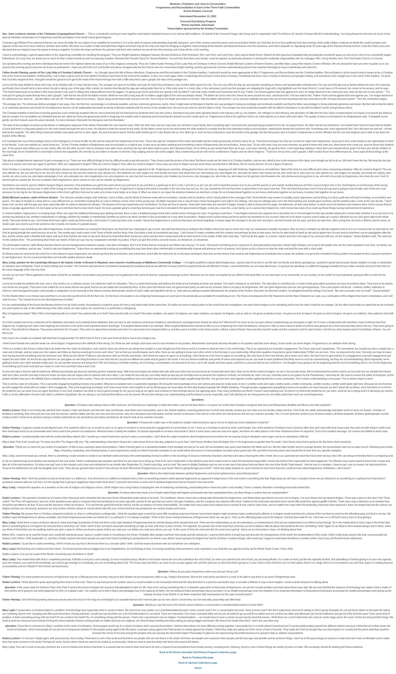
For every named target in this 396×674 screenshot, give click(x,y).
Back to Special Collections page (198, 662)
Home (198, 668)
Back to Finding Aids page (198, 657)
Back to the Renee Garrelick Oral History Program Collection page (198, 652)
